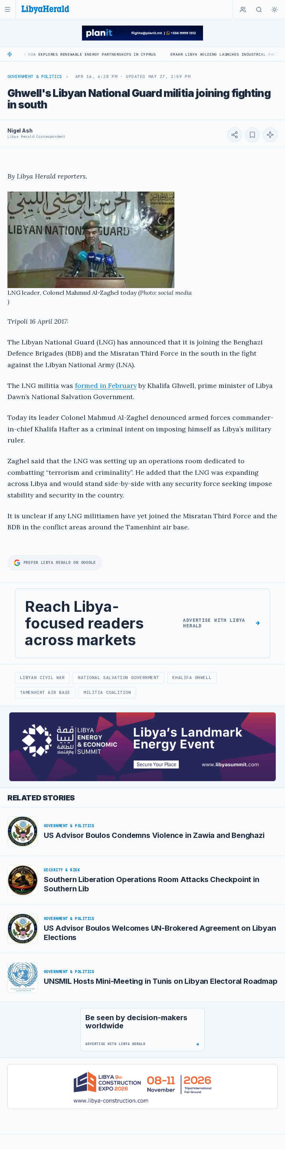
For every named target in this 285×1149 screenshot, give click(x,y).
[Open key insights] (270, 134)
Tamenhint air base (45, 692)
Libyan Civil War (42, 677)
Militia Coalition (107, 692)
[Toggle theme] (274, 9)
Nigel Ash (20, 130)
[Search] (259, 9)
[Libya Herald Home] (45, 9)
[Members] (243, 9)
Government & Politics (34, 76)
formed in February (106, 385)
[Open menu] (7, 9)
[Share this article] (234, 134)
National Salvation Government (118, 677)
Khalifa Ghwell (192, 677)
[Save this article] (252, 134)
